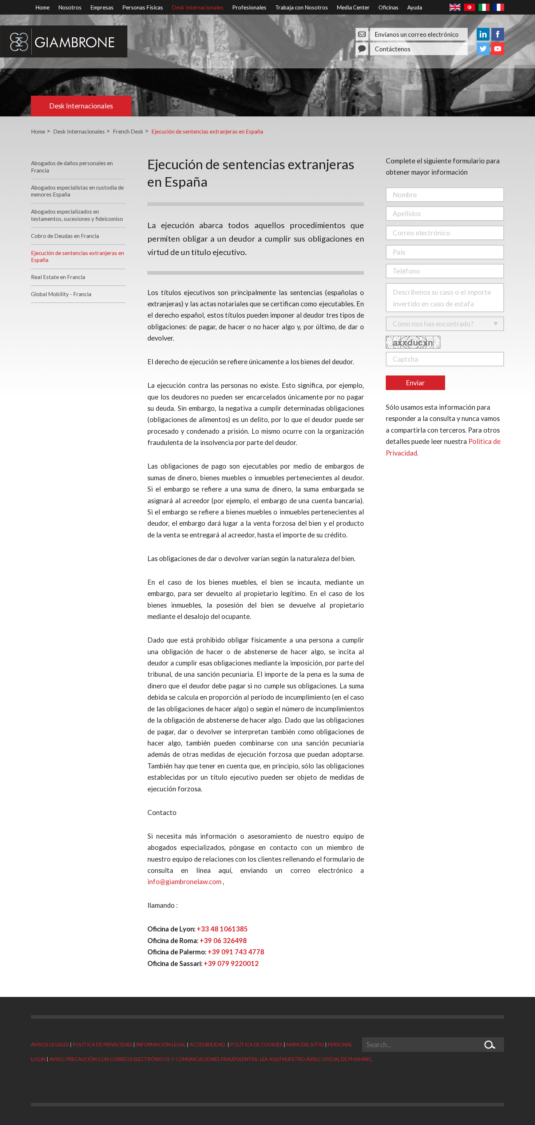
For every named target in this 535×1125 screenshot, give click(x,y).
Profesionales (249, 7)
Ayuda (414, 7)
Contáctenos (393, 48)
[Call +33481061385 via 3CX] (199, 941)
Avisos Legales (50, 1045)
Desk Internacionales (197, 7)
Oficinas (389, 7)
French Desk (128, 131)
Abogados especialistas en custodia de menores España (77, 191)
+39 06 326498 (223, 941)
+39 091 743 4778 (236, 952)
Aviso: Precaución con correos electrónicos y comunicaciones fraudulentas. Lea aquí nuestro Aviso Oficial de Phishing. (211, 1059)
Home (42, 7)
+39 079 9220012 (231, 963)
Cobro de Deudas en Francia (65, 235)
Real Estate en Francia (58, 277)
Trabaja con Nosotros (301, 7)
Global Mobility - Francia (61, 294)
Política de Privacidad (102, 1045)
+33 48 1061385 (222, 929)
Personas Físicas (142, 7)
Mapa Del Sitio (305, 1045)
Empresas (102, 7)
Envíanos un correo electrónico (417, 34)
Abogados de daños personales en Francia (72, 167)
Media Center (353, 7)
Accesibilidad (208, 1045)
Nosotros (70, 7)
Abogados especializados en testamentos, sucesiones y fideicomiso (77, 215)
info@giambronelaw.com (184, 882)
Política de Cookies (256, 1045)
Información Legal (161, 1045)
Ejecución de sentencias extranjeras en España (207, 131)
